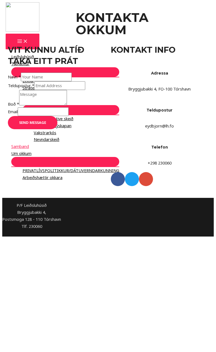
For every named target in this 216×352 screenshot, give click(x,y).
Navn (14, 77)
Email (13, 111)
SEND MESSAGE (32, 122)
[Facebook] (118, 179)
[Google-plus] (146, 179)
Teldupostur (21, 85)
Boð (13, 103)
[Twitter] (132, 179)
